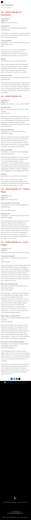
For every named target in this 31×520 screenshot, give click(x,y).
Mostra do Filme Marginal (6, 7)
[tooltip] (13, 2)
